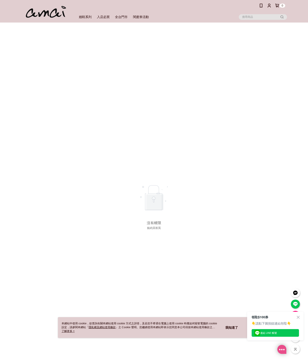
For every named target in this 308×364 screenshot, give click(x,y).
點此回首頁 (154, 228)
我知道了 (231, 327)
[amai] (46, 12)
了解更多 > (68, 331)
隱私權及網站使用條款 (102, 327)
